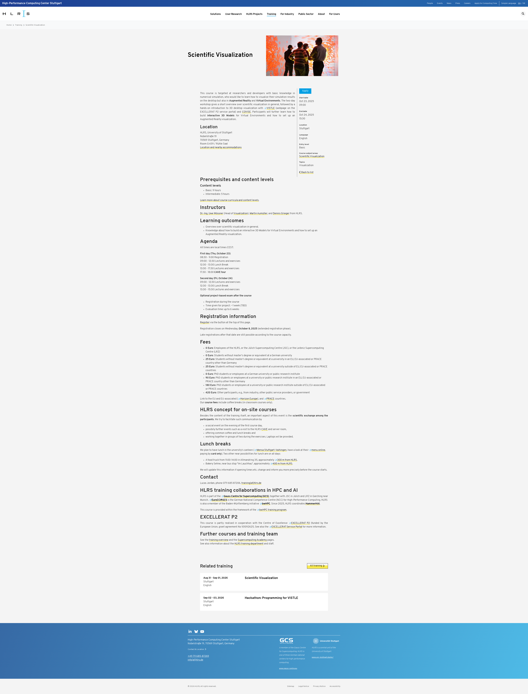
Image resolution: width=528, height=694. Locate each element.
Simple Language (508, 3)
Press (457, 3)
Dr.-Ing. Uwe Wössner (211, 213)
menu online (318, 450)
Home (9, 25)
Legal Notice (303, 686)
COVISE (246, 112)
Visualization (240, 213)
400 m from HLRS (282, 464)
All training (316, 566)
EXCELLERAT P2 (300, 523)
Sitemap (290, 686)
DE (524, 3)
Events (440, 3)
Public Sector (306, 14)
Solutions (215, 14)
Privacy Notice (319, 686)
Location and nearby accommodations (221, 147)
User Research (233, 14)
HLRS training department (248, 544)
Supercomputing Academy (252, 540)
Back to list (307, 172)
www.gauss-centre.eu (288, 668)
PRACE (270, 399)
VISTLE (271, 108)
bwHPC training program (272, 510)
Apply (305, 91)
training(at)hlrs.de (251, 483)
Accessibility (335, 686)
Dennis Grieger (281, 213)
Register (205, 322)
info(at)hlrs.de (195, 660)
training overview (218, 540)
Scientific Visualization (35, 25)
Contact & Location (196, 649)
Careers (467, 3)
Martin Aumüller (258, 213)
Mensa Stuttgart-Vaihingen (272, 450)
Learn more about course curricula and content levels (229, 200)
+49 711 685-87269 (198, 656)
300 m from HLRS (287, 460)
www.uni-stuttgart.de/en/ (322, 657)
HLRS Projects (254, 14)
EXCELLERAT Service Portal (287, 527)
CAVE (264, 429)
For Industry (287, 14)
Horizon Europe (249, 399)
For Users (334, 14)
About (321, 14)
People (430, 3)
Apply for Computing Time (486, 3)
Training (271, 14)
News (449, 3)
